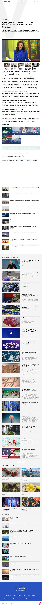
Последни (13, 1)
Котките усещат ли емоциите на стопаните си (19, 523)
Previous (2, 67)
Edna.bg (28, 595)
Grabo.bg (19, 595)
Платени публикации (29, 598)
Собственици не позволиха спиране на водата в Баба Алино (30, 427)
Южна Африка (27, 152)
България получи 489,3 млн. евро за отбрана (30, 403)
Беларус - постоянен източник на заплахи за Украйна (29, 438)
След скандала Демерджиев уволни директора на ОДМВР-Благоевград (24, 187)
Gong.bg (12, 593)
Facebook (29, 160)
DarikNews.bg (17, 593)
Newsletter (16, 160)
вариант (21, 152)
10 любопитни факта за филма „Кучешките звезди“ (11, 494)
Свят (23, 1)
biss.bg (11, 215)
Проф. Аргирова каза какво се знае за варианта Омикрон (6, 133)
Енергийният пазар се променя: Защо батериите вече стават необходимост (22, 214)
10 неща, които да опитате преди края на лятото (30, 479)
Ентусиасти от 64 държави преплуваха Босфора (20, 536)
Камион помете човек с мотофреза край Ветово (30, 306)
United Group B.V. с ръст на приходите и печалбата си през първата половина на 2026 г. (29, 330)
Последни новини (10, 257)
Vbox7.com (7, 593)
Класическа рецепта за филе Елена (9, 478)
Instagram (35, 160)
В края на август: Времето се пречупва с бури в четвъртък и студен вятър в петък (24, 233)
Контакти (36, 598)
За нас (5, 598)
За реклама (10, 598)
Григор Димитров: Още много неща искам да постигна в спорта (30, 272)
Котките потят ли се (14, 517)
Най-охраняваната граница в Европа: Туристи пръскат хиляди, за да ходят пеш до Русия (24, 246)
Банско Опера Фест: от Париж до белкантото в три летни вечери (11, 509)
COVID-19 (11, 152)
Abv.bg (3, 593)
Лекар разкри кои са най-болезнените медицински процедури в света (24, 549)
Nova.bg (22, 593)
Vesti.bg (6, 1)
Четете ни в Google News (22, 590)
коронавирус (5, 152)
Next (39, 67)
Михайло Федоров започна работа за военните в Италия (30, 261)
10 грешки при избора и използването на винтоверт (30, 509)
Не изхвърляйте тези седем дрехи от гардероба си (20, 543)
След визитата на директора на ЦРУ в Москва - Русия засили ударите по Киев (30, 353)
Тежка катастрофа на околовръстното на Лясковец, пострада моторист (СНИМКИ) (24, 576)
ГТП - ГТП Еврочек (26, 283)
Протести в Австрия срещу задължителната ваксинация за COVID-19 (34, 132)
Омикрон (16, 152)
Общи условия (15, 598)
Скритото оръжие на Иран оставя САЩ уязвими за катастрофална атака (29, 390)
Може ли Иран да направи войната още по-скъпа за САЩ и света (23, 239)
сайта (4, 88)
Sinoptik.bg (15, 595)
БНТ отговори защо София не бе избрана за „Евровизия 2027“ (29, 341)
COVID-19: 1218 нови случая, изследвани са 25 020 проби (15, 133)
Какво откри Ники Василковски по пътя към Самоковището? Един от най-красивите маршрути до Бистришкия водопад (24, 531)
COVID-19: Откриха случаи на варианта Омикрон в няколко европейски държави (26, 132)
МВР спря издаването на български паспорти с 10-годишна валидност (30, 318)
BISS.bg (38, 593)
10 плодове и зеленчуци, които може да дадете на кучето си (22, 219)
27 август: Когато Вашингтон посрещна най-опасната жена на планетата (23, 227)
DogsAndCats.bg (27, 593)
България (19, 1)
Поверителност (22, 598)
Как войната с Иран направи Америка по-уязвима (28, 450)
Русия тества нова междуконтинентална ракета (20, 206)
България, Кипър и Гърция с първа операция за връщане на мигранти (24, 200)
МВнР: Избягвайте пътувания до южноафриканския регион (16, 141)
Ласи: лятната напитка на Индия (28, 493)
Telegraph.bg (33, 595)
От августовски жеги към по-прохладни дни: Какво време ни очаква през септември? (24, 570)
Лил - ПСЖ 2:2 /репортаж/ (15, 562)
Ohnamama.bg (8, 595)
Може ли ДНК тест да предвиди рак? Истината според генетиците (30, 378)
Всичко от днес (21, 461)
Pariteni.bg (24, 595)
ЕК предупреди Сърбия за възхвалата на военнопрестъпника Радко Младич (30, 295)
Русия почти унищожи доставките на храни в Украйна (21, 193)
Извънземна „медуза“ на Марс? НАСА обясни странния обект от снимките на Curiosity (30, 365)
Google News (23, 160)
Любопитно (27, 1)
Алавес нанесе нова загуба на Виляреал (18, 556)
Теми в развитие (5, 19)
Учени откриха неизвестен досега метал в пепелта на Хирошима (29, 414)
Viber (11, 160)
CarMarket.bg (34, 593)
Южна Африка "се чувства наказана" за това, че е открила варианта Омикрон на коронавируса (7, 140)
